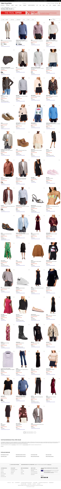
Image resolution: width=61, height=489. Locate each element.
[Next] (59, 30)
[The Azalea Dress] (38, 168)
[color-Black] (1, 400)
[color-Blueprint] (16, 44)
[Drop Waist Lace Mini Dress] (38, 332)
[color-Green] (1, 72)
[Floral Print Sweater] (23, 414)
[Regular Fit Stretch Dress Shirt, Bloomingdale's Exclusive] (8, 359)
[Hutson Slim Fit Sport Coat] (23, 58)
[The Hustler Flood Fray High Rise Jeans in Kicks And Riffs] (23, 359)
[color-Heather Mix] (32, 154)
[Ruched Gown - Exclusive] (38, 359)
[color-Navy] (2, 72)
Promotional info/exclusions (47, 472)
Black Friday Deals (48, 454)
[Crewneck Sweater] (38, 113)
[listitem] (30, 1)
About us (22, 469)
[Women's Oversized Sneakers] (23, 277)
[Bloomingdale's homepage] (1, 7)
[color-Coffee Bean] (2, 400)
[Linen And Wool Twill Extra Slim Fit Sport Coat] (8, 196)
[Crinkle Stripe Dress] (23, 251)
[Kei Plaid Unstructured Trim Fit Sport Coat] (38, 414)
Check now (52, 472)
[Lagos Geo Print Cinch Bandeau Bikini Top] (53, 196)
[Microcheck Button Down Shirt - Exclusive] (38, 58)
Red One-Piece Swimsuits (49, 456)
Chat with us (2, 469)
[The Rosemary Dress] (8, 305)
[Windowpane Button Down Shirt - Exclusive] (23, 196)
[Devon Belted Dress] (53, 140)
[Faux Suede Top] (8, 386)
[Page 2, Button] (36, 432)
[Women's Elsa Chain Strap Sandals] (38, 196)
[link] (8, 43)
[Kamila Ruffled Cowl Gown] (8, 332)
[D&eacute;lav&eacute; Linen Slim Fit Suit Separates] (8, 30)
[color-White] (2, 44)
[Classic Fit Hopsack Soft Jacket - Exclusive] (23, 223)
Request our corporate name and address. (38, 485)
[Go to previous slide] (1, 0)
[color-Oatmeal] (1, 44)
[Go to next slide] (58, 0)
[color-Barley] (17, 44)
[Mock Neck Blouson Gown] (38, 223)
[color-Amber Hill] (1, 182)
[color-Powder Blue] (3, 44)
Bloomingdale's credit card (14, 469)
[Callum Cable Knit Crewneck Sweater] (23, 86)
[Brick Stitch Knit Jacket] (8, 86)
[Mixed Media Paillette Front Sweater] (53, 223)
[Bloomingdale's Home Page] (6, 3)
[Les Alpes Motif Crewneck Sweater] (53, 251)
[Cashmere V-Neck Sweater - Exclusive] (23, 30)
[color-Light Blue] (32, 72)
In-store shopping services (34, 471)
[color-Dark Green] (4, 44)
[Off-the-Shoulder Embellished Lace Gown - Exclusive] (38, 277)
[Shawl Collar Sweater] (23, 305)
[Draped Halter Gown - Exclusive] (53, 305)
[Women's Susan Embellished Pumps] (8, 223)
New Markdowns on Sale (4, 454)
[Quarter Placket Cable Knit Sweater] (38, 140)
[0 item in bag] (59, 3)
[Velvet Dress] (53, 277)
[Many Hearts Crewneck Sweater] (23, 113)
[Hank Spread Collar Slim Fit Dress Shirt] (38, 30)
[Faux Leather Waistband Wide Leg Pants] (38, 386)
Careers (22, 472)
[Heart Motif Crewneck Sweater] (38, 86)
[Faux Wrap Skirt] (8, 414)
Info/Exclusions (49, 464)
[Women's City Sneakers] (53, 168)
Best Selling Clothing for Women (21, 456)
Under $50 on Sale (4, 456)
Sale (2, 7)
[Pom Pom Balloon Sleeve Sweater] (38, 251)
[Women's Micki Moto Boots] (23, 332)
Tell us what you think (3, 476)
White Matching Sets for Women (21, 454)
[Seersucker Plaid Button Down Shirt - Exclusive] (53, 113)
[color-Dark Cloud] (2, 182)
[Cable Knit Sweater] (53, 58)
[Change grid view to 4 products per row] (49, 19)
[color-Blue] (16, 209)
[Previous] (1, 30)
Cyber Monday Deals (34, 454)
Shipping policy (3, 475)
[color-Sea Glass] (18, 44)
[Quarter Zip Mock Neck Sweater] (23, 386)
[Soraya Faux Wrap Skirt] (8, 251)
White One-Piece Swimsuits (35, 456)
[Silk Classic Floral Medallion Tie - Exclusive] (8, 58)
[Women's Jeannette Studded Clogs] (23, 140)
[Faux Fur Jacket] (53, 332)
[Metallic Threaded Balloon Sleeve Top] (53, 86)
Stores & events (33, 474)
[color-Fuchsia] (1, 209)
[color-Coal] (21, 44)
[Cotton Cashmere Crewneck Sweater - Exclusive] (53, 30)
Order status (12, 472)
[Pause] (59, 0)
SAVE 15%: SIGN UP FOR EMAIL (15, 464)
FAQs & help (2, 472)
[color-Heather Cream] (31, 154)
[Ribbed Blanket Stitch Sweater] (8, 277)
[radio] (1, 44)
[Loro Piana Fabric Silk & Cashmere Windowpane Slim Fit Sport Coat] (23, 168)
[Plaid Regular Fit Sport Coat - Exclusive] (8, 140)
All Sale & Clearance (6, 7)
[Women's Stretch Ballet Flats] (38, 305)
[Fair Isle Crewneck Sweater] (53, 359)
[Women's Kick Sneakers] (8, 113)
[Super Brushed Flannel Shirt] (8, 168)
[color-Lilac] (17, 209)
